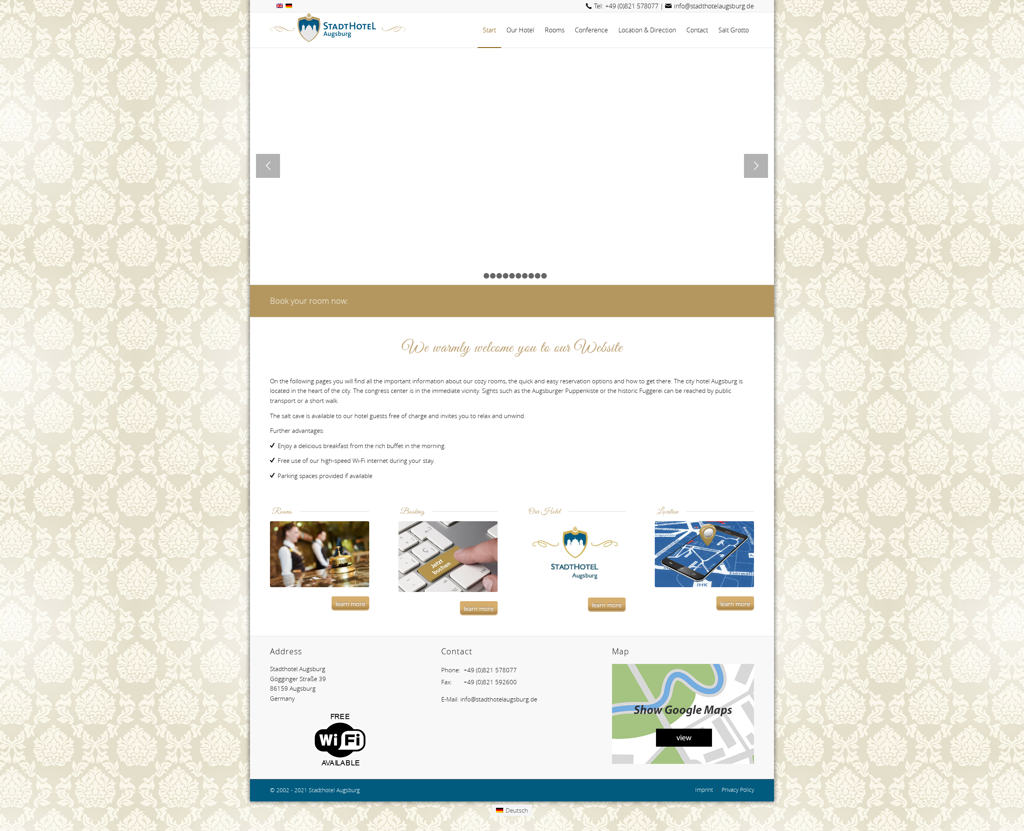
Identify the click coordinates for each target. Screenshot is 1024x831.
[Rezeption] (319, 554)
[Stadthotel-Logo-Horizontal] (338, 30)
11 (544, 276)
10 (537, 276)
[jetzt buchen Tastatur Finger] (448, 556)
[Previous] (268, 166)
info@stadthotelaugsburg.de (714, 6)
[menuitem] (489, 30)
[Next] (756, 166)
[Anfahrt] (704, 554)
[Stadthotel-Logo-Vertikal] (576, 554)
